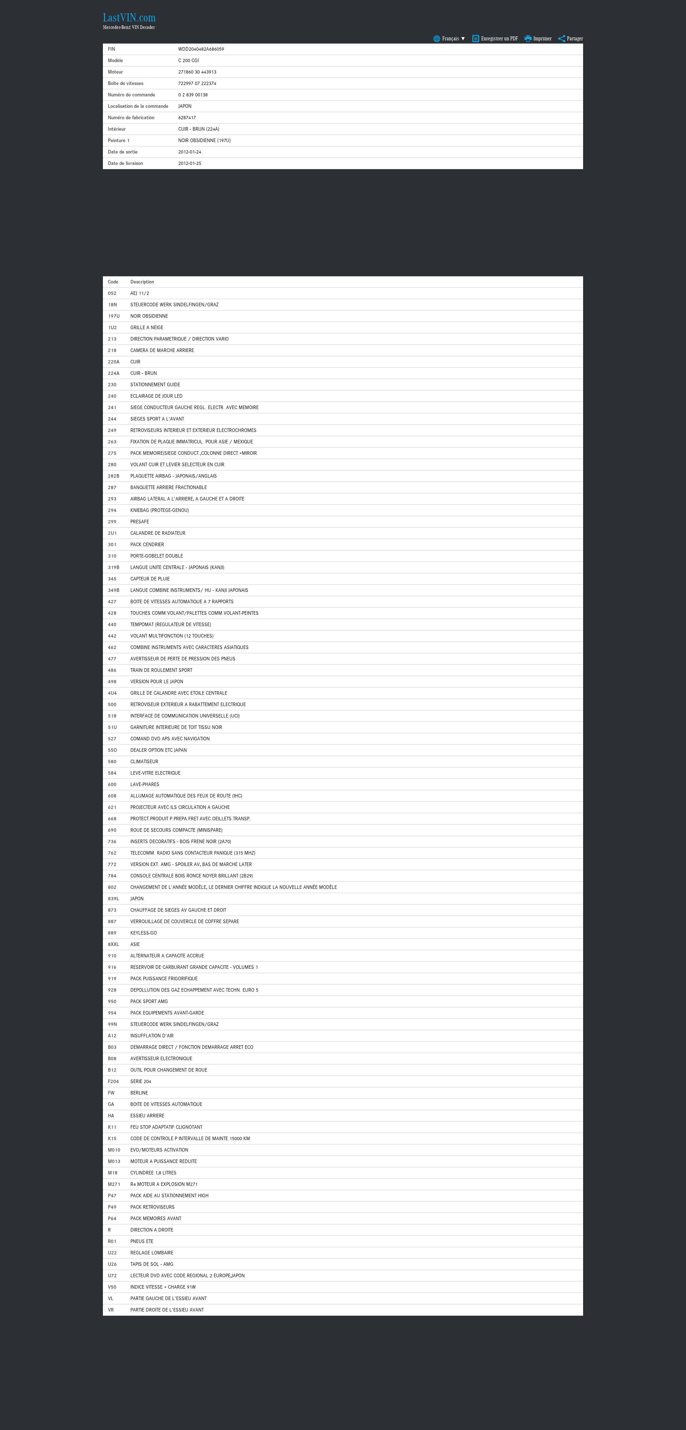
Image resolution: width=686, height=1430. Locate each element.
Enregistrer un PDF (499, 38)
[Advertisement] (343, 223)
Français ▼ (454, 38)
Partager (575, 38)
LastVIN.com (129, 17)
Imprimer (542, 38)
